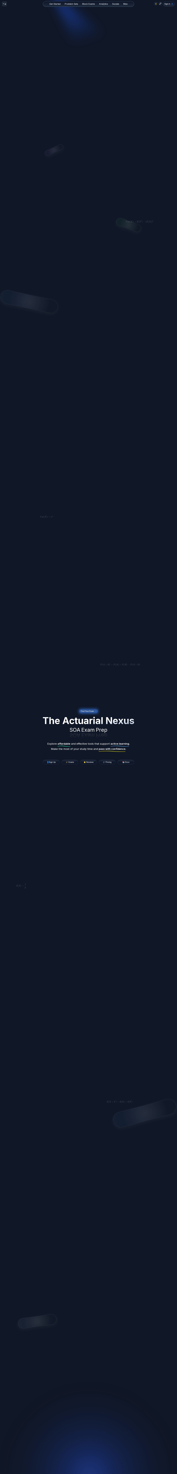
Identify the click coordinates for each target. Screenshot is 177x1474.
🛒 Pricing (107, 762)
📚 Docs (125, 762)
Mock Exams (88, 4)
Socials (115, 4)
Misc (125, 4)
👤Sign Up (51, 762)
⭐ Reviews (89, 762)
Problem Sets (71, 4)
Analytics (103, 4)
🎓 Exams (70, 762)
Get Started (55, 4)
